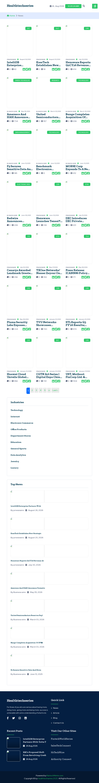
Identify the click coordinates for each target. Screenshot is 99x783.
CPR (87, 28)
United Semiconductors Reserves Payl (27, 615)
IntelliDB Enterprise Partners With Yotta (16, 66)
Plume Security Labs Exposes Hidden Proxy (17, 325)
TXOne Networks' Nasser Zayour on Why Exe (48, 273)
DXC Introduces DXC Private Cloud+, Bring (76, 221)
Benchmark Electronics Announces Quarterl (44, 170)
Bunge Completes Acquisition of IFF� (27, 643)
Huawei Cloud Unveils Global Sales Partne (16, 377)
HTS (57, 236)
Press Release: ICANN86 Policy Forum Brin (76, 273)
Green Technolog (22, 80)
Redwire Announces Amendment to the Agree (17, 222)
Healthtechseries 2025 (48, 778)
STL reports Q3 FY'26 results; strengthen (76, 325)
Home (12, 15)
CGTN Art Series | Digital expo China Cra (49, 377)
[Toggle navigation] (95, 6)
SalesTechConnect (61, 745)
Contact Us (58, 723)
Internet (15, 416)
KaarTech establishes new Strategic (26, 533)
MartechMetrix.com (54, 775)
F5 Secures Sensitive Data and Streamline (19, 169)
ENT (57, 340)
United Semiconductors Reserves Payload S (49, 117)
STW (86, 184)
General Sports (18, 448)
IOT (28, 28)
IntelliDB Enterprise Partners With (26, 506)
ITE (28, 236)
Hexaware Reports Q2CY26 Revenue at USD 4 (78, 65)
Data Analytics (18, 455)
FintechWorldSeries (62, 738)
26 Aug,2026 (31, 746)
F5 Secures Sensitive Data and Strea (26, 670)
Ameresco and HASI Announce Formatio (28, 588)
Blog (55, 718)
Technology (83, 80)
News (55, 708)
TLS (87, 236)
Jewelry (15, 461)
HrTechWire (57, 752)
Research (55, 80)
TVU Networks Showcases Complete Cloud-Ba (49, 325)
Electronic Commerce (22, 423)
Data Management (22, 132)
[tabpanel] (49, 439)
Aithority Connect (61, 759)
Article (56, 713)
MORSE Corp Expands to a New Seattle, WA (78, 169)
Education (16, 442)
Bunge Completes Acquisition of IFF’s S (77, 117)
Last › (55, 390)
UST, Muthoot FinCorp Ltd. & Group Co (75, 377)
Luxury (14, 467)
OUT (57, 28)
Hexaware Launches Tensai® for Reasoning (48, 221)
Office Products (19, 429)
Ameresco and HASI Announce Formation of (17, 117)
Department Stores (21, 435)
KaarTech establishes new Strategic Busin (47, 65)
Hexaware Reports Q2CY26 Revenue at (27, 561)
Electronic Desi (23, 184)
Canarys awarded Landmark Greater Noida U (19, 273)
